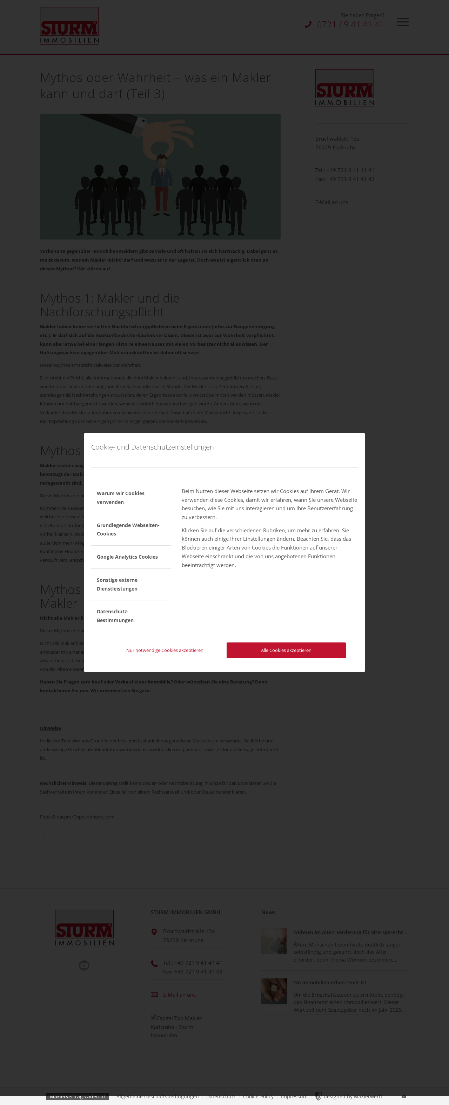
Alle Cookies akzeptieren (286, 650)
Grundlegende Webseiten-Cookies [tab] (128, 529)
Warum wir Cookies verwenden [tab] (121, 497)
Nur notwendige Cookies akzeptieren (164, 650)
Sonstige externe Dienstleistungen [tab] (117, 584)
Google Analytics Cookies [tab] (127, 556)
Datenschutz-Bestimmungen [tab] (115, 616)
